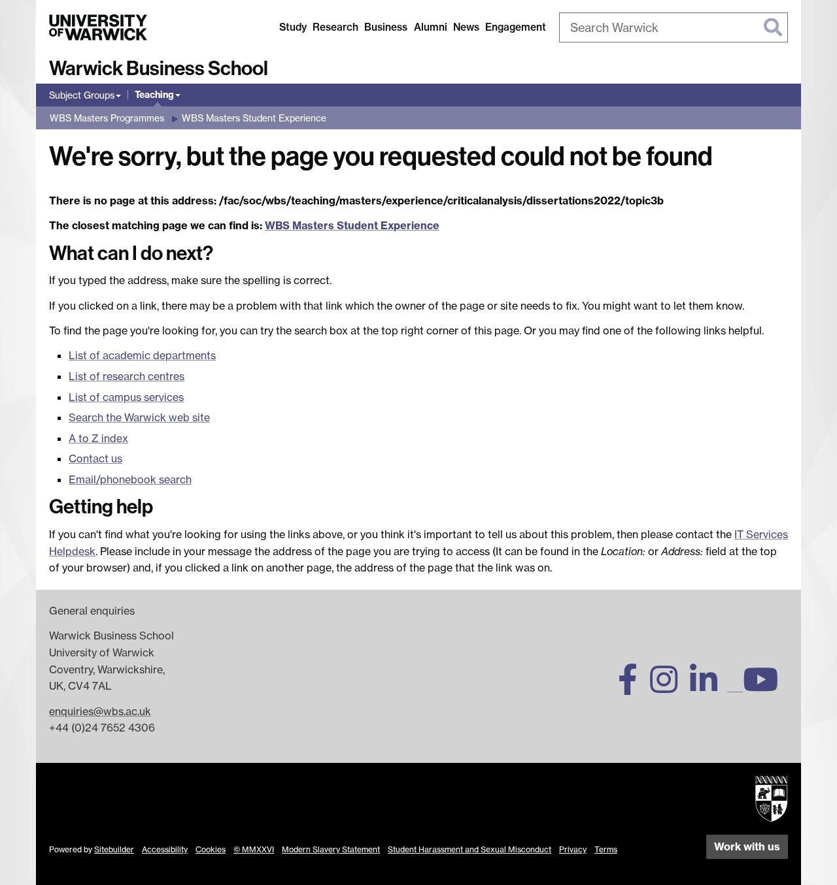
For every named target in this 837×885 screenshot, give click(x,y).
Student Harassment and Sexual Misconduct (469, 849)
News (466, 27)
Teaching (154, 95)
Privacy (573, 849)
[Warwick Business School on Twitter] (594, 687)
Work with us (747, 846)
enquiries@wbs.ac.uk (100, 711)
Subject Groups (81, 95)
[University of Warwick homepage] (98, 27)
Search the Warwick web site (139, 417)
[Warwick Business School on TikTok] (735, 687)
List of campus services (126, 397)
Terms (605, 849)
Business (385, 27)
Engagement (515, 27)
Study (293, 27)
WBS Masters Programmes (107, 117)
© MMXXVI (253, 849)
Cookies (211, 849)
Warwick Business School (158, 68)
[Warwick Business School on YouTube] (765, 687)
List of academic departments (142, 355)
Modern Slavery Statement (331, 849)
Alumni (430, 27)
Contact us (95, 458)
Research (335, 27)
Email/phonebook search (130, 479)
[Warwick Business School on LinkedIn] (708, 687)
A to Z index (98, 438)
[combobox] (673, 27)
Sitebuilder (114, 849)
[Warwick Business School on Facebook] (632, 687)
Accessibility (165, 849)
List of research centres (126, 376)
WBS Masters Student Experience (254, 117)
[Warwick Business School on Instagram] (668, 687)
